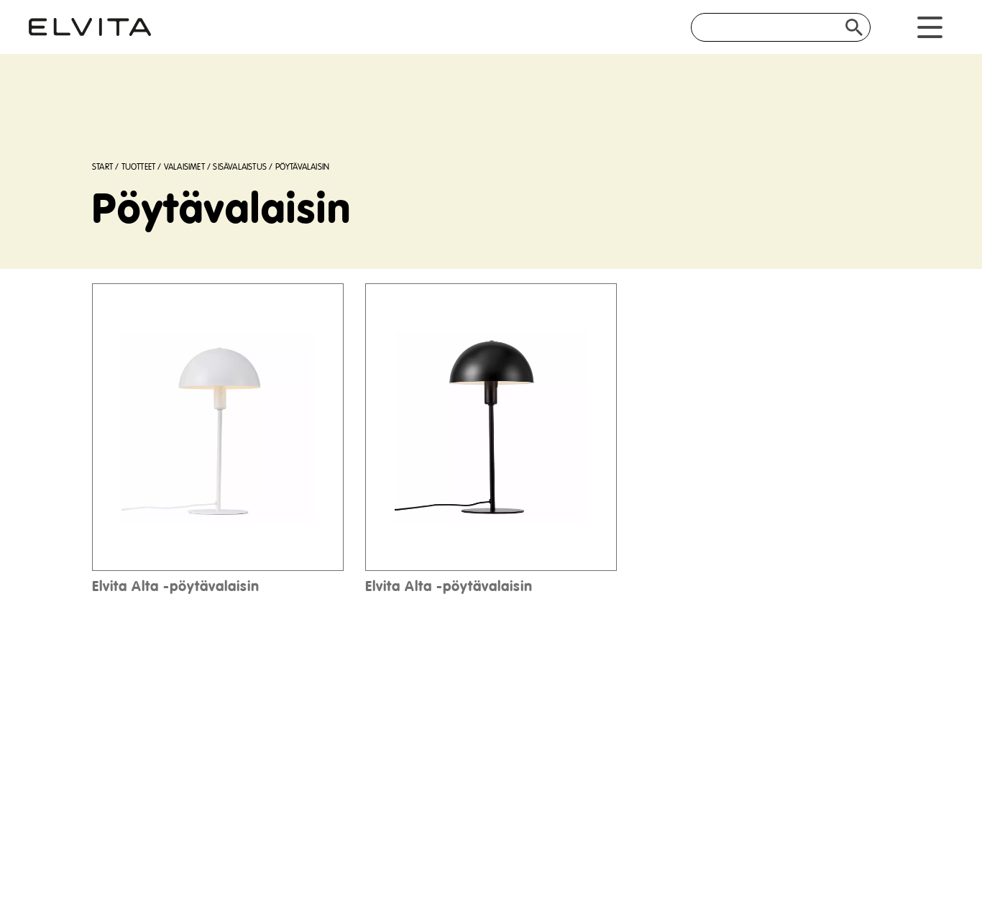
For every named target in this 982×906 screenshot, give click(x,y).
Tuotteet (138, 167)
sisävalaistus (240, 167)
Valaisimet (184, 167)
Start (102, 167)
